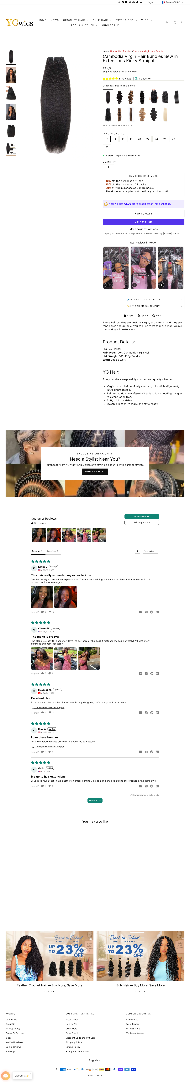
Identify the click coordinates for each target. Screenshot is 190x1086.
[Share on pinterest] (151, 612)
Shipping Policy (74, 1042)
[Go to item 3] (69, 535)
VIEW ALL (49, 991)
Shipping (107, 71)
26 (164, 139)
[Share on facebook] (140, 612)
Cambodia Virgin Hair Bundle (148, 51)
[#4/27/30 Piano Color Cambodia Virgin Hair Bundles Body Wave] (131, 97)
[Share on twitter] (146, 612)
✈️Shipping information (144, 299)
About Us (10, 1024)
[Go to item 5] (99, 535)
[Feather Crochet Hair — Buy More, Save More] (49, 956)
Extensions (125, 20)
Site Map (10, 1051)
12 (106, 139)
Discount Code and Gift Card (81, 1037)
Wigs (145, 20)
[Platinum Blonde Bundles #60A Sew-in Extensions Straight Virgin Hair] (165, 114)
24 (156, 139)
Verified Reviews (14, 1042)
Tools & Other (83, 25)
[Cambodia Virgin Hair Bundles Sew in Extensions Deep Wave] (154, 97)
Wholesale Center (135, 1033)
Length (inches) (114, 133)
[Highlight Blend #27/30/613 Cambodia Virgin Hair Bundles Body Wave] (142, 114)
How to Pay (71, 1024)
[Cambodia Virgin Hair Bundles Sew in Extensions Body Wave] (119, 97)
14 (114, 139)
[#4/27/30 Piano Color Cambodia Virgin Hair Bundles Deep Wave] (119, 114)
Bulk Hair (101, 20)
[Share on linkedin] (157, 612)
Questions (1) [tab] (53, 551)
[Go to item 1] (39, 535)
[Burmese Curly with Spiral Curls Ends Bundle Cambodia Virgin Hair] (165, 97)
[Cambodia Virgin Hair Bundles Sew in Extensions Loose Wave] (142, 97)
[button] (110, 78)
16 (123, 139)
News (55, 20)
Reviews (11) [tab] (38, 551)
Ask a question (142, 522)
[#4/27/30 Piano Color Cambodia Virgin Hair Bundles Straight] (131, 114)
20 (139, 139)
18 (131, 139)
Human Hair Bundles (121, 51)
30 (107, 147)
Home (106, 51)
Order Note (71, 1028)
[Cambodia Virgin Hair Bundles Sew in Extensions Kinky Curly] (108, 114)
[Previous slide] (105, 268)
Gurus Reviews (13, 1047)
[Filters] (137, 551)
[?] (178, 233)
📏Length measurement (143, 306)
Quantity (109, 162)
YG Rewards (132, 1019)
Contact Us (11, 1019)
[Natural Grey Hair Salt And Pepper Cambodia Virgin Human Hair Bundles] (154, 114)
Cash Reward (132, 1024)
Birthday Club (133, 1028)
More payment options (144, 229)
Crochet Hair (74, 20)
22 (148, 139)
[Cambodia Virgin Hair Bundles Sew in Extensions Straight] (176, 97)
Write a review (142, 516)
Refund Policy (73, 1047)
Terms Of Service (15, 1033)
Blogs (8, 1037)
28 (173, 139)
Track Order (72, 1019)
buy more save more (143, 176)
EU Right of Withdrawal (78, 1051)
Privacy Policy (13, 1028)
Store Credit (72, 1033)
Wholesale (110, 25)
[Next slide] (182, 268)
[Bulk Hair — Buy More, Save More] (140, 956)
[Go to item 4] (84, 535)
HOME (42, 20)
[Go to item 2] (54, 535)
